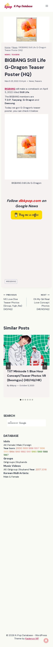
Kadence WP (32, 638)
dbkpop (13, 385)
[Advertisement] (26, 249)
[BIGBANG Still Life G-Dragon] (26, 147)
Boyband (24, 469)
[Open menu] (46, 6)
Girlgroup (13, 469)
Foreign (27, 445)
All (5, 445)
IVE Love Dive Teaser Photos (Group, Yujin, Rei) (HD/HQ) (13, 302)
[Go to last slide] (8, 365)
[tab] (20, 399)
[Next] (44, 365)
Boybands (21, 462)
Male (19, 445)
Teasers (15, 55)
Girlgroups (9, 462)
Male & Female (11, 476)
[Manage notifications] (46, 640)
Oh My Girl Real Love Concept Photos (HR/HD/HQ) (41, 302)
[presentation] (26, 350)
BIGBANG (11, 281)
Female (11, 445)
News (7, 55)
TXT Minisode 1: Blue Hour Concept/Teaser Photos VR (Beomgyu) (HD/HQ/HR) (26, 375)
